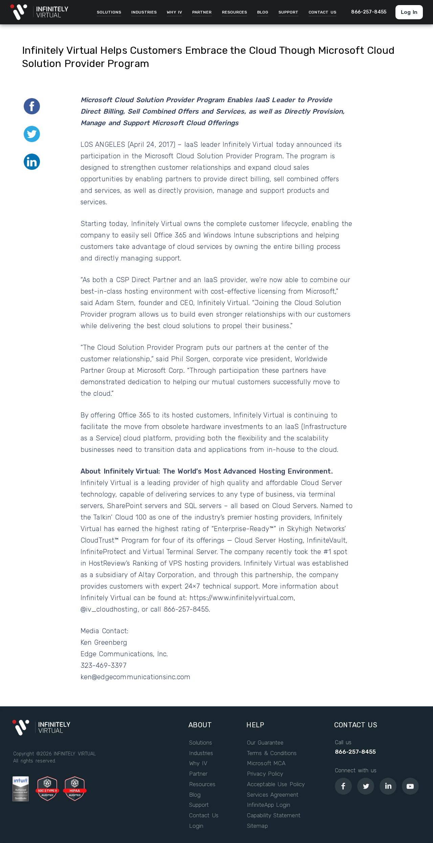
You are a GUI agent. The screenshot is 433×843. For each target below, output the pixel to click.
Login (196, 826)
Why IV (198, 763)
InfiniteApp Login (268, 805)
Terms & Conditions (272, 753)
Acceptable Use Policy (276, 784)
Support (199, 805)
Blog (195, 795)
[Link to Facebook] (343, 786)
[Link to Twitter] (365, 786)
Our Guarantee (265, 742)
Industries (201, 753)
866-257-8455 (355, 751)
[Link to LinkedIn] (388, 786)
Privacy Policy (265, 774)
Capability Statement (273, 815)
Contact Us (204, 815)
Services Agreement (272, 795)
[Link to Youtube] (410, 786)
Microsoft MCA (266, 763)
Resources (202, 784)
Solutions (200, 742)
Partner (198, 774)
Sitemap (257, 826)
